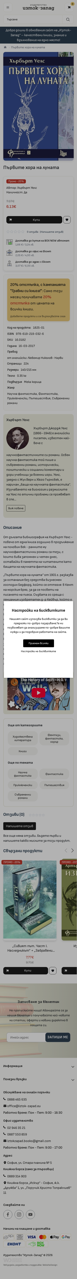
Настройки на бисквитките (38, 651)
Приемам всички (38, 643)
